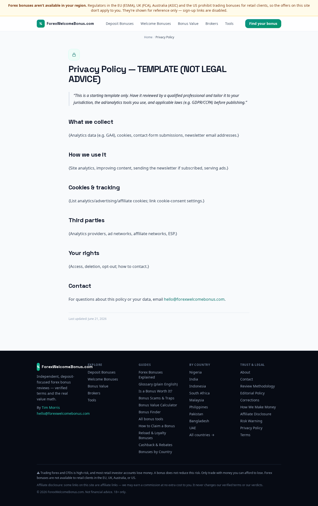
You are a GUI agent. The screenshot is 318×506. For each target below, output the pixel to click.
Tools (229, 23)
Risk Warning (251, 421)
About (245, 372)
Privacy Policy (251, 427)
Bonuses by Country (155, 451)
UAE (192, 427)
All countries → (201, 434)
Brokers (211, 23)
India (193, 379)
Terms (245, 434)
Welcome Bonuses (156, 23)
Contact (246, 379)
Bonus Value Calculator (158, 405)
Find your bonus (263, 23)
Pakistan (196, 414)
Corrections (249, 400)
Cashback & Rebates (155, 444)
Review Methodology (257, 386)
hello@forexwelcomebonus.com (194, 299)
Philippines (198, 407)
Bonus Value (188, 23)
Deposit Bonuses (120, 23)
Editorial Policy (252, 393)
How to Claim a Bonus (157, 425)
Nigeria (195, 372)
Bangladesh (199, 421)
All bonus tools (151, 419)
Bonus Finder (150, 412)
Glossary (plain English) (158, 384)
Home (148, 37)
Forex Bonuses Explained (151, 375)
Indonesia (197, 386)
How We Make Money (258, 407)
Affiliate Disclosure (255, 414)
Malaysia (196, 400)
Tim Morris (51, 407)
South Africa (199, 393)
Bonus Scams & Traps (156, 398)
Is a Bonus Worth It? (155, 391)
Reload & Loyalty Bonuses (152, 435)
